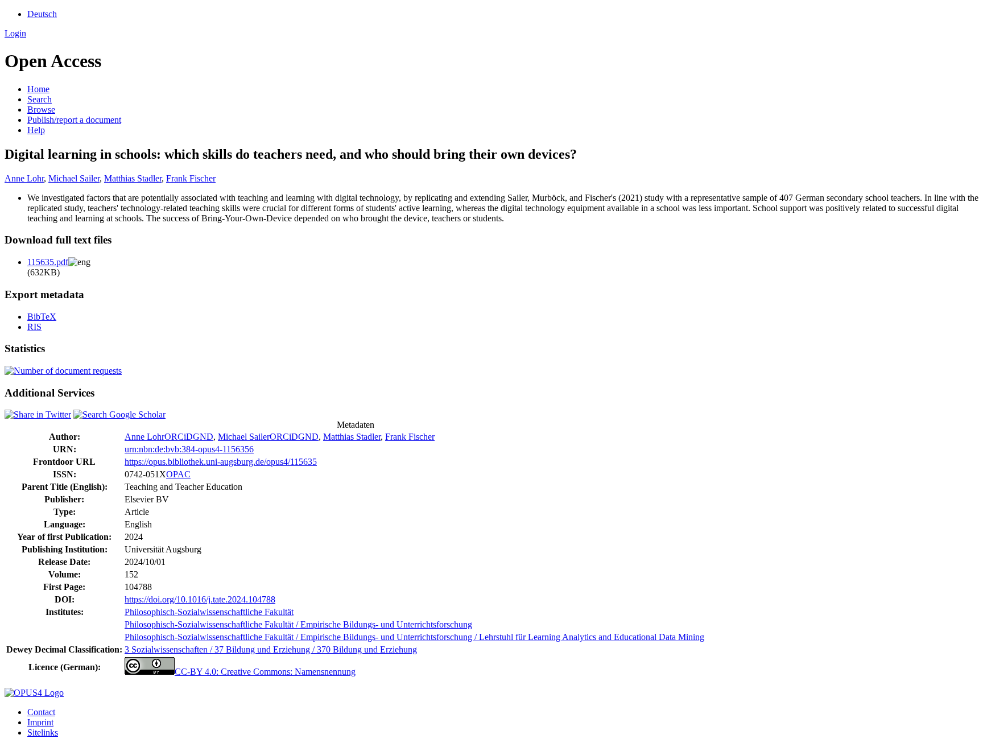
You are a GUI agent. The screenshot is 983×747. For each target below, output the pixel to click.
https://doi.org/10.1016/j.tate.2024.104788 (200, 599)
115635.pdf (47, 262)
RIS (34, 327)
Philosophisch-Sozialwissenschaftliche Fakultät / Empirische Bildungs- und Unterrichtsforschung (298, 624)
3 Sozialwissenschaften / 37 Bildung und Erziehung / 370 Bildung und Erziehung (271, 649)
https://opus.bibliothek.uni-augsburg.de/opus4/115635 (221, 462)
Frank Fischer (191, 178)
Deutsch (42, 14)
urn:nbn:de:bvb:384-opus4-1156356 (189, 449)
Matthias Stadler (133, 178)
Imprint (40, 722)
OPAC (178, 474)
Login (15, 33)
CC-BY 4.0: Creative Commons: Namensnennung (265, 671)
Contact (41, 712)
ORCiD (178, 436)
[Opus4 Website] (34, 693)
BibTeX (41, 316)
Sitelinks (42, 732)
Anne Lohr (24, 178)
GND (203, 436)
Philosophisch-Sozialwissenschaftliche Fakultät (209, 612)
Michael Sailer (74, 178)
